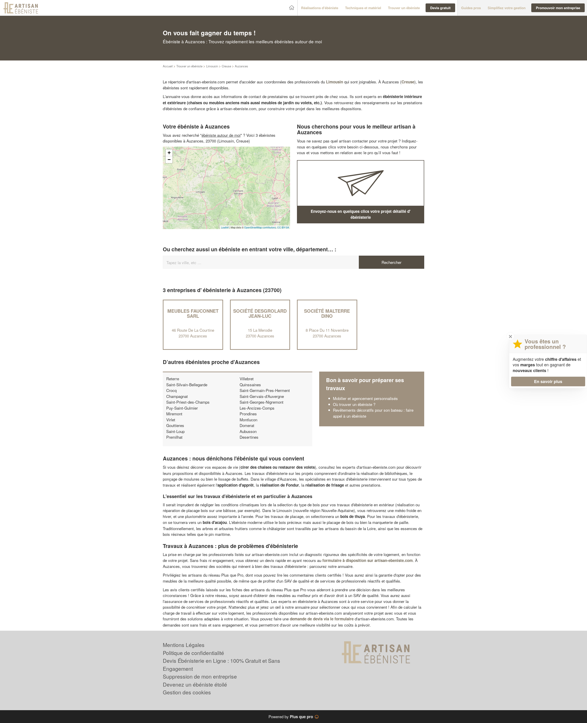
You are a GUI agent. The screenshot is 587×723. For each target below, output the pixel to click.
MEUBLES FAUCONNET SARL (193, 313)
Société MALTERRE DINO (327, 313)
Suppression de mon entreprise (200, 676)
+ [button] (169, 153)
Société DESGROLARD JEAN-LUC (260, 313)
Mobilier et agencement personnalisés (365, 398)
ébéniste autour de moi (221, 135)
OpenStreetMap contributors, (260, 227)
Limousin (212, 66)
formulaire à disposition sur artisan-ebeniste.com (367, 560)
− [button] (169, 159)
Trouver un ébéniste (189, 66)
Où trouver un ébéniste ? (354, 404)
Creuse (226, 66)
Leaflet (225, 227)
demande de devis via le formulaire (322, 619)
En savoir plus (548, 381)
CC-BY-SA (283, 227)
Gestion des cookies (187, 692)
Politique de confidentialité (193, 653)
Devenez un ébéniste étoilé (195, 684)
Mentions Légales (184, 645)
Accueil (168, 66)
